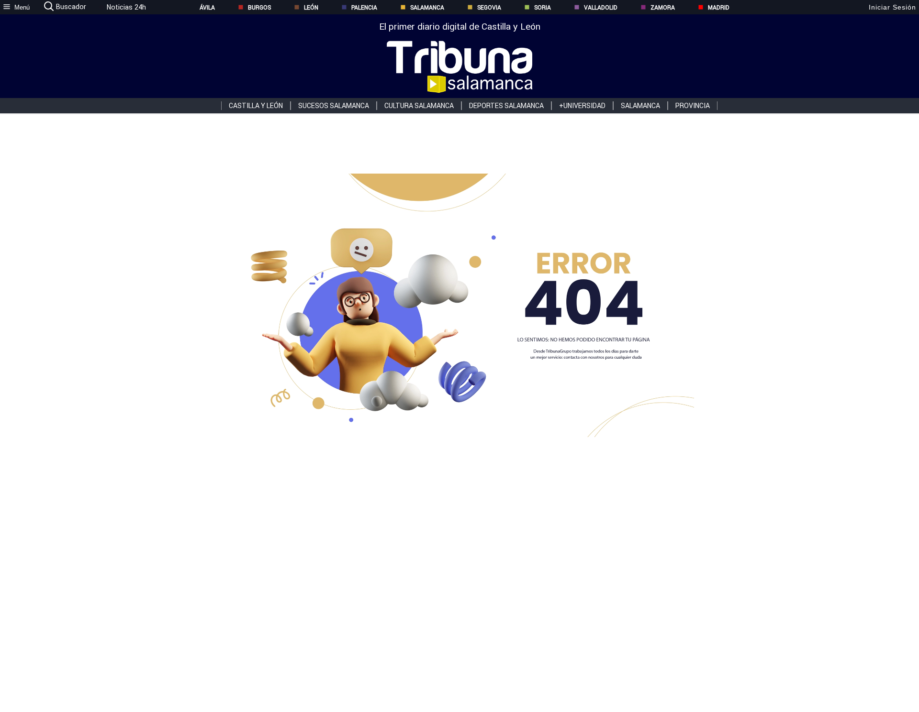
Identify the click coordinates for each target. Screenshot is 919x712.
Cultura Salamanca (419, 105)
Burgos (259, 7)
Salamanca (427, 7)
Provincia (692, 105)
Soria (542, 7)
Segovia (489, 7)
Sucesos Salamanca (333, 105)
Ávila (207, 7)
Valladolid (600, 7)
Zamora (662, 7)
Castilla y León (256, 105)
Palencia (364, 7)
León (311, 7)
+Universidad (582, 105)
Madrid (718, 7)
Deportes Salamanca (506, 105)
